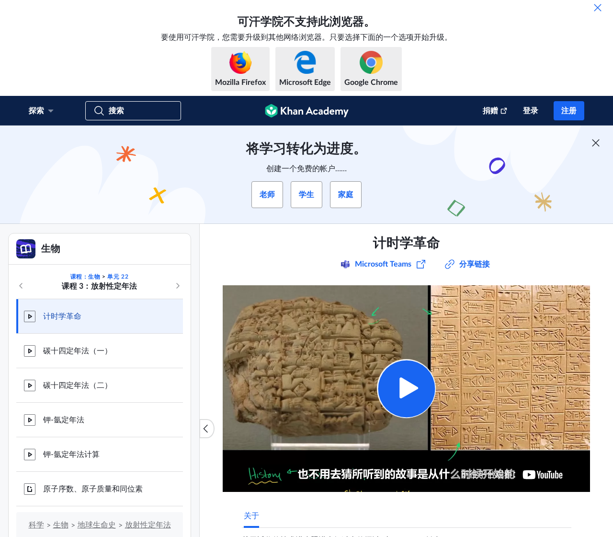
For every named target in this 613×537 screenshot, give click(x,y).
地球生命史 (97, 525)
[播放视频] (406, 389)
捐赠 (490, 111)
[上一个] (21, 286)
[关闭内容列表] (207, 428)
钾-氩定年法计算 (71, 454)
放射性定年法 (148, 525)
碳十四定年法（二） (77, 385)
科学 (36, 525)
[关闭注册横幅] (595, 142)
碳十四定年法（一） (77, 351)
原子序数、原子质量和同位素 (93, 489)
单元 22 (117, 277)
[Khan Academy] (307, 110)
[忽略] (597, 7)
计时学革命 (62, 316)
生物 (60, 525)
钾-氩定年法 (63, 420)
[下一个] (177, 286)
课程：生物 (85, 277)
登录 (530, 111)
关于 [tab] (251, 516)
